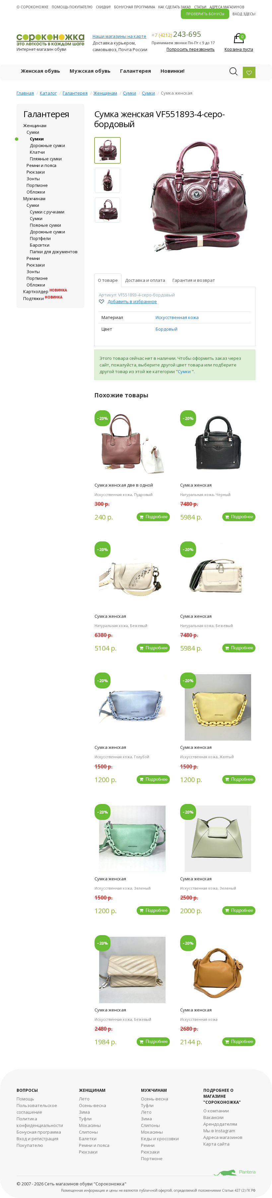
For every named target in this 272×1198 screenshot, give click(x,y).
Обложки (36, 192)
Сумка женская (196, 485)
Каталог (48, 93)
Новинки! (172, 70)
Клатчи (37, 152)
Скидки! (103, 7)
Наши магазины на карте (119, 36)
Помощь (25, 1099)
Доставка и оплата (145, 280)
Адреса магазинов (227, 7)
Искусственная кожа (177, 317)
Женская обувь (40, 70)
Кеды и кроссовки (160, 1139)
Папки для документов (53, 252)
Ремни (33, 258)
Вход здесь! (244, 13)
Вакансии (213, 1117)
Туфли (85, 1119)
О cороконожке (32, 7)
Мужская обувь (90, 70)
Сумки (129, 93)
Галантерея (135, 70)
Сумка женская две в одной (124, 485)
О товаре (108, 280)
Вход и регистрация (37, 1139)
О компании (216, 1111)
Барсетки (39, 245)
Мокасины (90, 1125)
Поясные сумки (45, 225)
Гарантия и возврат (193, 280)
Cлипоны (150, 1125)
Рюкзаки (36, 172)
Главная (25, 93)
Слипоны (88, 1132)
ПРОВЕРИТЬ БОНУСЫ (205, 13)
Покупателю (30, 1145)
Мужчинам (34, 198)
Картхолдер (45, 291)
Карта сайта (216, 1144)
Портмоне (37, 185)
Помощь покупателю (72, 7)
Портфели (40, 238)
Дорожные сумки (47, 145)
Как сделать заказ (174, 7)
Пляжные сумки (46, 159)
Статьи (200, 7)
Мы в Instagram (219, 1131)
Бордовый (166, 329)
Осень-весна (92, 1105)
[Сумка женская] (196, 198)
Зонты (33, 179)
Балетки (88, 1139)
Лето (84, 1099)
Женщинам (105, 93)
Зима (84, 1112)
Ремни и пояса (41, 165)
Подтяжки (42, 298)
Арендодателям (220, 1124)
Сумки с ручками (47, 212)
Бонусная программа (134, 7)
